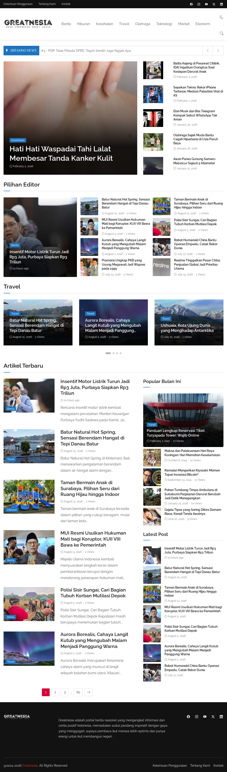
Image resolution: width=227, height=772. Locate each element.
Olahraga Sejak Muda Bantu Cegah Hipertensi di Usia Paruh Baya (195, 139)
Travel (124, 24)
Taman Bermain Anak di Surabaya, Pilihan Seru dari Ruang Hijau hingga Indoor (198, 203)
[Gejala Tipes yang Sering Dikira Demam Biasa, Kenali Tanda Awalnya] (152, 522)
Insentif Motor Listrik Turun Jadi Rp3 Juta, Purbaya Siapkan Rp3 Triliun (39, 256)
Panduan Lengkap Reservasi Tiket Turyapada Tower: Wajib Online (176, 433)
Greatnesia (30, 765)
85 (78, 692)
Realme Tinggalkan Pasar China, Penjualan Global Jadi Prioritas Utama (197, 264)
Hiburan (83, 24)
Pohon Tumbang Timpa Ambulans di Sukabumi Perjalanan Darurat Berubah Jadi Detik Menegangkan (192, 494)
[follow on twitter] (214, 4)
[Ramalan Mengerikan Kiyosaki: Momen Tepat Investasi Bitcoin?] (152, 483)
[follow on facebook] (191, 4)
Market (184, 24)
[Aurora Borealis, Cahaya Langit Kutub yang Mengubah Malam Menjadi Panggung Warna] (89, 253)
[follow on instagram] (199, 4)
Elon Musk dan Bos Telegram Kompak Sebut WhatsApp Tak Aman (195, 115)
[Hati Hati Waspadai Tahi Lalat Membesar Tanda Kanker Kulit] (88, 118)
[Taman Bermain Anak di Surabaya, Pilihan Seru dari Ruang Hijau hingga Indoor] (161, 212)
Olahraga (142, 24)
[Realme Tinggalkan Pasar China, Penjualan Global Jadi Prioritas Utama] (161, 273)
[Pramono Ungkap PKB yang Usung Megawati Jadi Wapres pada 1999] (89, 273)
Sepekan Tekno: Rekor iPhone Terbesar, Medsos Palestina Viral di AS (198, 91)
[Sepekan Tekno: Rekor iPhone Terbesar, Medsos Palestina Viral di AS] (153, 102)
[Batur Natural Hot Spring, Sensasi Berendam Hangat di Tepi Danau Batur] (89, 212)
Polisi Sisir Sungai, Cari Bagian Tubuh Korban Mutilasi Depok (195, 222)
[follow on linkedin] (221, 4)
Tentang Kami (47, 4)
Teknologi (164, 24)
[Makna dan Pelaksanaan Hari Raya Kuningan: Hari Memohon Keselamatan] (152, 463)
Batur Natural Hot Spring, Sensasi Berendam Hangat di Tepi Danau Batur (126, 203)
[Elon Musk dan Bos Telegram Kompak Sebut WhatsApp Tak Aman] (153, 126)
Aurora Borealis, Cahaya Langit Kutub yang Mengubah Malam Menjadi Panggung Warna (124, 244)
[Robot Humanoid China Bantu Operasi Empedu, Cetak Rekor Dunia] (161, 253)
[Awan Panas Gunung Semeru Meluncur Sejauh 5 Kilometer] (153, 174)
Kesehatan (104, 24)
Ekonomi (203, 24)
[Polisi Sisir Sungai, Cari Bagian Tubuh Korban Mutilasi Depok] (161, 233)
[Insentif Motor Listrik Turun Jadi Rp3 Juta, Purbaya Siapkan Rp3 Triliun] (40, 237)
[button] (221, 17)
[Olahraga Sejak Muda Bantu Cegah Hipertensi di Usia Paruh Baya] (153, 150)
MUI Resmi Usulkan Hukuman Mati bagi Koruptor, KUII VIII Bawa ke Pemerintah (126, 223)
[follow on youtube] (206, 4)
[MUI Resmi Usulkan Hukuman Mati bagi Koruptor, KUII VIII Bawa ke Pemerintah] (89, 232)
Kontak (66, 4)
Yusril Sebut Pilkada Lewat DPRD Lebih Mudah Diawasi (84, 50)
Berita (66, 24)
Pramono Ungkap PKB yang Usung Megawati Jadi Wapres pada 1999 (123, 264)
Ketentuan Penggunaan (18, 4)
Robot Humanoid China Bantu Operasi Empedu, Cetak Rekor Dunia (195, 244)
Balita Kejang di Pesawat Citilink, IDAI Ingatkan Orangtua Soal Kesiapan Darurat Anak (196, 67)
